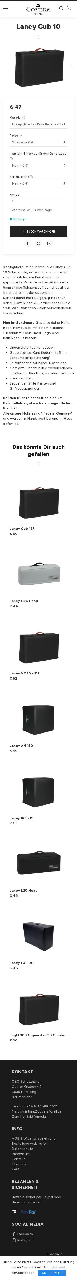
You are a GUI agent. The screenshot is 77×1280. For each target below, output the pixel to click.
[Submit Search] (61, 8)
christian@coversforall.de (41, 1111)
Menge (14, 195)
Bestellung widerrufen (30, 1143)
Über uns (19, 1164)
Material (16, 117)
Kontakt (18, 1159)
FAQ (15, 1169)
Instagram (25, 1240)
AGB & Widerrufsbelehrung (34, 1138)
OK (44, 1273)
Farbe (14, 135)
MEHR (58, 1273)
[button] (5, 8)
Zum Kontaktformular (29, 1116)
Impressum (21, 1154)
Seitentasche (20, 177)
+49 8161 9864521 (42, 1106)
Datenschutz (22, 1149)
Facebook (25, 1234)
